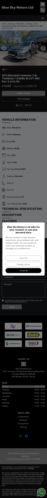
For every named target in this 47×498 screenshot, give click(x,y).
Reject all (23, 258)
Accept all (23, 270)
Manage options (23, 264)
